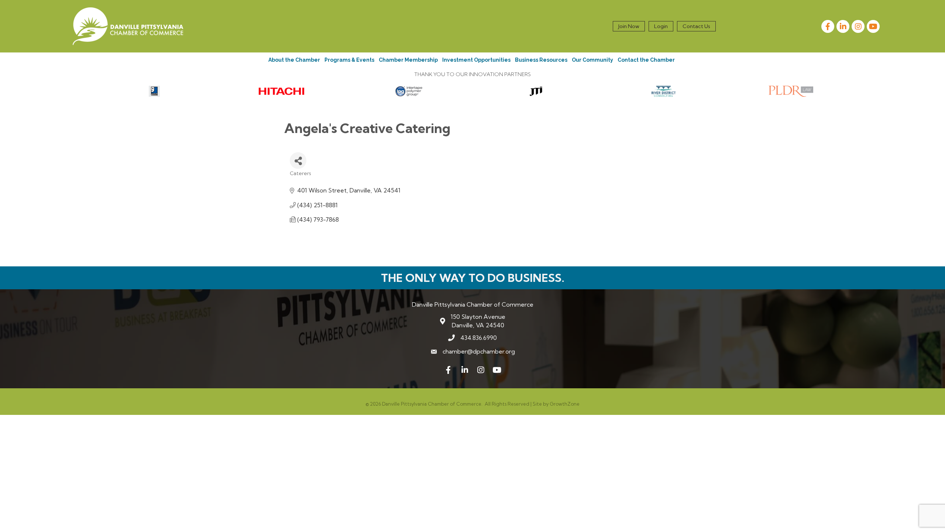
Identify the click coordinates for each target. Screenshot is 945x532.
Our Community (592, 60)
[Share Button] (298, 160)
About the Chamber (294, 60)
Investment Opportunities (476, 60)
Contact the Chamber (646, 60)
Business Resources (541, 60)
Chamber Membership (408, 60)
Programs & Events (349, 60)
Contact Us (696, 26)
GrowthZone (565, 404)
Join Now (628, 26)
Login (661, 26)
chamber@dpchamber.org (479, 351)
